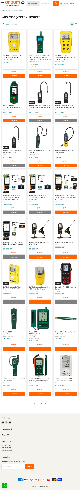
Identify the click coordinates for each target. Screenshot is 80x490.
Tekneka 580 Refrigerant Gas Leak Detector (64, 151)
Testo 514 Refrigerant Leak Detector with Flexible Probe (64, 106)
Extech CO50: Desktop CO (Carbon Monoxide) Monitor (64, 380)
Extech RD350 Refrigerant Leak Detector (39, 151)
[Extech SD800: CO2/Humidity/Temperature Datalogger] (40, 318)
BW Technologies (7, 59)
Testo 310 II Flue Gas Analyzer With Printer (39, 243)
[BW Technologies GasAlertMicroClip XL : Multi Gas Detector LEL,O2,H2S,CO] (66, 42)
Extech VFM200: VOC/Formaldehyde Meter (11, 106)
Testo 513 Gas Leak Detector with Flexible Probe (12, 151)
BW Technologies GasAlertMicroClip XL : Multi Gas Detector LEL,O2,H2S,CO (65, 57)
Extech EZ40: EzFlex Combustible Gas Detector (14, 380)
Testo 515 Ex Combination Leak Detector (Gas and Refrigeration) (39, 106)
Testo (30, 110)
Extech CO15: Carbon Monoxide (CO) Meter (13, 333)
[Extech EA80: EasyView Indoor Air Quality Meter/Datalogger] (40, 365)
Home (3, 11)
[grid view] (72, 24)
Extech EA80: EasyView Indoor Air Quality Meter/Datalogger (39, 380)
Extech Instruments (34, 61)
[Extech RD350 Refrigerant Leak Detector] (40, 137)
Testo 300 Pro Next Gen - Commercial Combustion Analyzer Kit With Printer (11, 197)
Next (43, 404)
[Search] (56, 3)
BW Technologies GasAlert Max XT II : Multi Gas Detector (39, 288)
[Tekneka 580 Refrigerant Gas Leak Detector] (66, 137)
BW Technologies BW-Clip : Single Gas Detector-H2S (12, 56)
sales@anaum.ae (6, 451)
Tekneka (57, 154)
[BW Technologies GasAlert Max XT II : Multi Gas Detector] (40, 273)
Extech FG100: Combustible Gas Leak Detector (65, 333)
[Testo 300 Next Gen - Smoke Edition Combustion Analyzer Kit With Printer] (66, 182)
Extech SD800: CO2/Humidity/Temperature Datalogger (38, 334)
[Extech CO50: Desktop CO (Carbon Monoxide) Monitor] (66, 365)
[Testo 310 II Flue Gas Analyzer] (66, 228)
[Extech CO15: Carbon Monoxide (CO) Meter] (14, 318)
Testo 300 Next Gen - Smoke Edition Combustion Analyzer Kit (13, 243)
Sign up (29, 467)
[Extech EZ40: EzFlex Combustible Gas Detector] (14, 365)
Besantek (57, 291)
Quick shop (14, 71)
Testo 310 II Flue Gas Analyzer (65, 242)
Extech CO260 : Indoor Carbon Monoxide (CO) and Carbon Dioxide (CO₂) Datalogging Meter (40, 57)
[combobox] (46, 3)
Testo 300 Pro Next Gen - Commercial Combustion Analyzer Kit (37, 197)
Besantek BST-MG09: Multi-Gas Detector (65, 288)
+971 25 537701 (6, 448)
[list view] (76, 24)
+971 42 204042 (6, 445)
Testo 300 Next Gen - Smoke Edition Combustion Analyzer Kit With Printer (65, 197)
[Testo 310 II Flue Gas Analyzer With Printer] (40, 228)
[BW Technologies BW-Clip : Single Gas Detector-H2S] (14, 42)
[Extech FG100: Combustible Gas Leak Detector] (66, 318)
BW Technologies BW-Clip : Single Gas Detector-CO (12, 288)
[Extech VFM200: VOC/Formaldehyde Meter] (14, 92)
